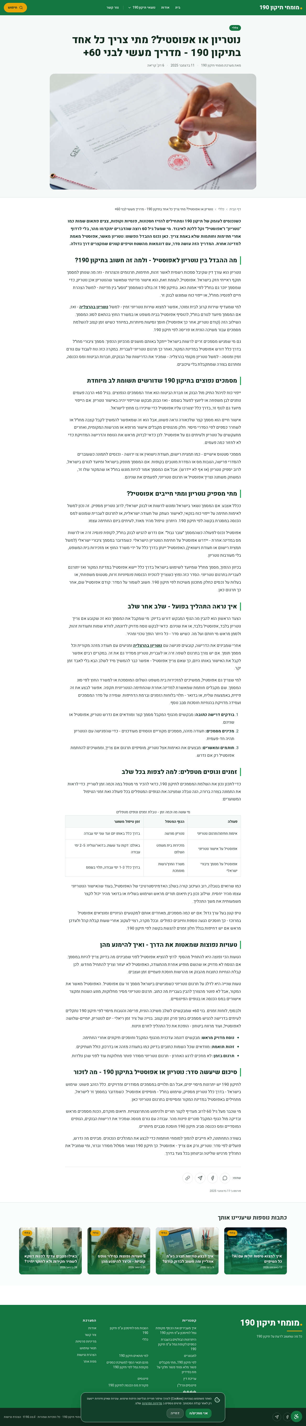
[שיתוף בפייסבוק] (212, 1178)
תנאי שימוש (88, 1348)
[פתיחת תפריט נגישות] (296, 1416)
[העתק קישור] (187, 1178)
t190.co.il (29, 1417)
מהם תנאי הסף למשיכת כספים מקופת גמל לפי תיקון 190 (127, 1365)
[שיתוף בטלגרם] (200, 1178)
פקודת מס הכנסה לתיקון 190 (128, 1385)
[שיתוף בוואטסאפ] (225, 1178)
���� (189, 1392)
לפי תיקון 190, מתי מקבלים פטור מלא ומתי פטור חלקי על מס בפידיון (176, 1367)
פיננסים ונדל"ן (186, 1385)
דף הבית (235, 209)
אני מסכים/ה (198, 1413)
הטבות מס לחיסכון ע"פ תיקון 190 (129, 1330)
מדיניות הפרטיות (152, 1403)
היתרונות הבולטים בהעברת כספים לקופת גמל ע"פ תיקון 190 (177, 1344)
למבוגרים (190, 1355)
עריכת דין (189, 1378)
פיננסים (143, 1378)
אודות (165, 7)
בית (177, 7)
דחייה (175, 1413)
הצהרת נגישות (86, 1354)
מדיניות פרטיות (86, 1341)
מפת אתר (89, 1361)
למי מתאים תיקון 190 (133, 1355)
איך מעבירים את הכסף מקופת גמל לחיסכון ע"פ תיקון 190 (176, 1330)
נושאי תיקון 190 (143, 7)
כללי (235, 28)
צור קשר (112, 7)
